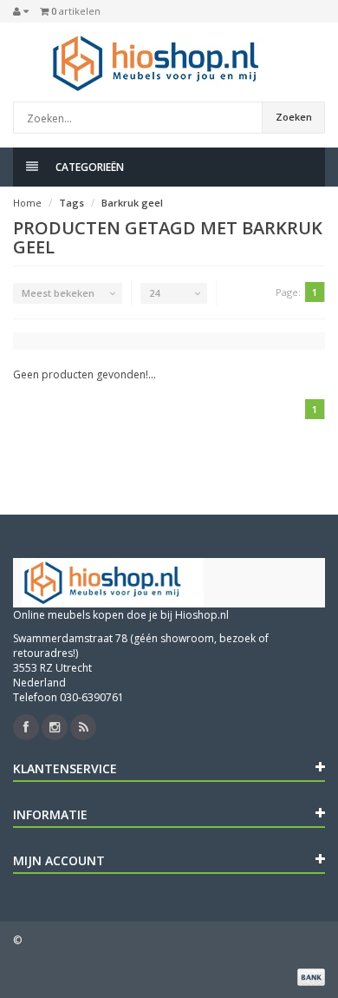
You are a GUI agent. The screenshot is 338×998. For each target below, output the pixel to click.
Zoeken (294, 116)
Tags (71, 202)
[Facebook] (26, 727)
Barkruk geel (132, 202)
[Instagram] (55, 727)
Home (27, 202)
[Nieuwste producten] (83, 727)
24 (154, 292)
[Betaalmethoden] (311, 977)
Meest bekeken (58, 292)
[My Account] (21, 11)
